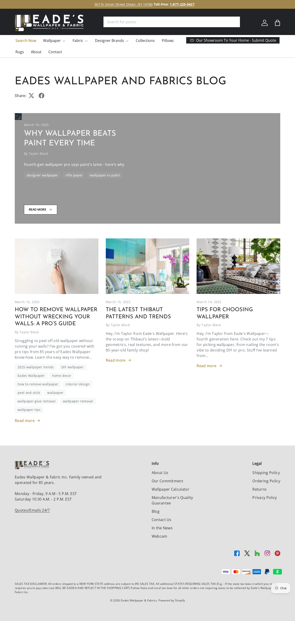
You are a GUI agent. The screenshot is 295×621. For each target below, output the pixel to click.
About (36, 51)
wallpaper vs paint (105, 175)
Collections (145, 40)
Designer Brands (109, 40)
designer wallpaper (42, 175)
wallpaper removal (78, 401)
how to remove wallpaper (38, 384)
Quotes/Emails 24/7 (32, 510)
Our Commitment (167, 480)
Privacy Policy (264, 497)
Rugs (19, 51)
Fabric (78, 40)
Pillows (168, 40)
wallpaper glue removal (37, 401)
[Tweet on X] (31, 96)
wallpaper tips (29, 409)
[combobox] (171, 22)
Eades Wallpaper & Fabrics (139, 600)
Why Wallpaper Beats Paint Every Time (70, 138)
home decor (61, 375)
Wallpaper (52, 40)
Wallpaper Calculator (170, 489)
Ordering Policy (266, 480)
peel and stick (29, 392)
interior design (78, 384)
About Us (160, 472)
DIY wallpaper (72, 367)
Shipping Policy (266, 472)
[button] (277, 23)
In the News (162, 527)
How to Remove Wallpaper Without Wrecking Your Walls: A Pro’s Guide (56, 317)
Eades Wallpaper (31, 375)
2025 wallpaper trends (36, 367)
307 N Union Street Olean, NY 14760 (123, 4)
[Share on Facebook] (41, 96)
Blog (155, 511)
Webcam (159, 536)
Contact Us (161, 519)
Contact (55, 51)
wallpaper (55, 392)
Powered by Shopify (172, 600)
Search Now (25, 40)
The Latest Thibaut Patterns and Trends (138, 313)
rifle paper (74, 175)
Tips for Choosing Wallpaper (225, 313)
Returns (259, 489)
